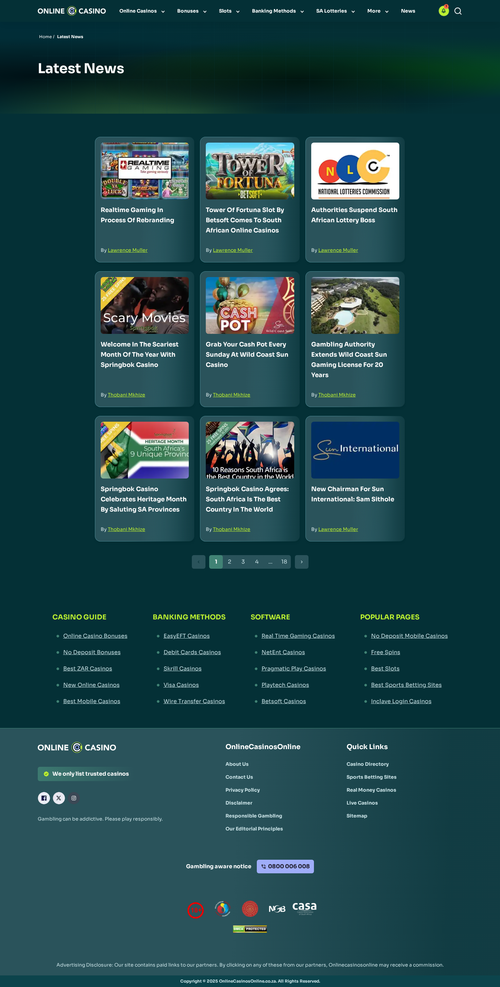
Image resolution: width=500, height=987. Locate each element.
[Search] (458, 11)
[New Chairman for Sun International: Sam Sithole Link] (355, 450)
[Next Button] (302, 562)
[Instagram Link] (74, 798)
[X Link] (59, 798)
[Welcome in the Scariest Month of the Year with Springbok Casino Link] (145, 305)
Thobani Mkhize (126, 395)
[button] (443, 10)
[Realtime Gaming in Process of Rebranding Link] (145, 171)
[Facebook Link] (44, 798)
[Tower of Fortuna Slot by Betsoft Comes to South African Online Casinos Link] (250, 171)
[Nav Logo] (72, 11)
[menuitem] (143, 11)
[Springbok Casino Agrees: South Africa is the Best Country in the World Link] (250, 450)
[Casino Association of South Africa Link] (304, 910)
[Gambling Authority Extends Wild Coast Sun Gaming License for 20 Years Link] (355, 305)
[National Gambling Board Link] (277, 910)
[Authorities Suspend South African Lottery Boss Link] (355, 171)
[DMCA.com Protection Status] (250, 930)
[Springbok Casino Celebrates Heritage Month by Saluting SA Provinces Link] (145, 450)
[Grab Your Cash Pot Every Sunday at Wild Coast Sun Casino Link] (250, 305)
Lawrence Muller (128, 250)
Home (45, 36)
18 (284, 561)
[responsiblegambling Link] (223, 910)
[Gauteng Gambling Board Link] (250, 910)
